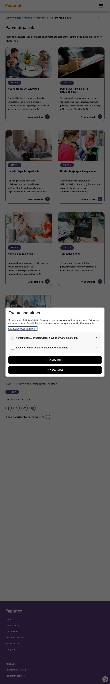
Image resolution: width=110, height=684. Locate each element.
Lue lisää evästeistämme (21, 328)
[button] (96, 338)
